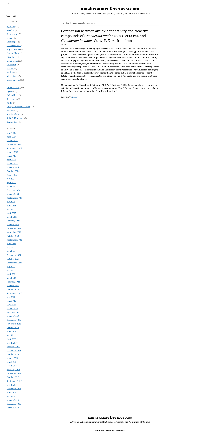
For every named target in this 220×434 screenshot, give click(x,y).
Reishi (9, 102)
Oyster (10, 91)
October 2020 (13, 289)
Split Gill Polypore (15, 118)
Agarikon (11, 26)
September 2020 (14, 293)
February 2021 (13, 281)
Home (8, 3)
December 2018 (14, 350)
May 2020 (11, 304)
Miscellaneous (13, 79)
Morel (9, 83)
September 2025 (14, 148)
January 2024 (13, 194)
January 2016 (13, 400)
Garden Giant (13, 53)
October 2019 (13, 327)
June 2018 (11, 361)
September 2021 (14, 262)
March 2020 (12, 308)
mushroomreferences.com (110, 8)
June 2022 (11, 243)
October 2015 (13, 407)
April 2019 (11, 339)
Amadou (10, 30)
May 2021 (11, 270)
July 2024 (11, 178)
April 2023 (11, 213)
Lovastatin (11, 64)
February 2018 (13, 369)
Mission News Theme (102, 430)
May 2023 (11, 209)
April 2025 (11, 159)
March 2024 (12, 186)
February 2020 (13, 312)
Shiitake (10, 110)
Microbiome (12, 76)
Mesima (10, 72)
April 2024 (11, 182)
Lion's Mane (12, 60)
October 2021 (13, 258)
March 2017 (12, 384)
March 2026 (12, 140)
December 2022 (14, 228)
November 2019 (14, 323)
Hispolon (11, 57)
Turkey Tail (12, 121)
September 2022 (14, 239)
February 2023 (13, 220)
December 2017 (14, 373)
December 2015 (14, 403)
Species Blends (13, 114)
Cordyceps (11, 41)
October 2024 (13, 171)
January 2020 (13, 316)
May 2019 (11, 335)
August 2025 (12, 152)
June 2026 (11, 133)
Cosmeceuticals (14, 45)
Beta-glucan (12, 34)
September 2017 (14, 381)
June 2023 (11, 205)
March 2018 (12, 365)
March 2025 (12, 163)
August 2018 (12, 358)
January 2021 (13, 285)
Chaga (9, 38)
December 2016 (14, 388)
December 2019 (14, 320)
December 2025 (14, 144)
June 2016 (11, 392)
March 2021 (12, 278)
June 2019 (11, 331)
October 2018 (13, 354)
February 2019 (13, 346)
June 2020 (11, 300)
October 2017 (13, 377)
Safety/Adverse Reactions (18, 106)
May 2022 (11, 247)
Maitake (10, 68)
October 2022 (13, 236)
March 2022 (12, 251)
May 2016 (11, 396)
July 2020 (11, 297)
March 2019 (12, 342)
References (12, 99)
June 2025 (11, 155)
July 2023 (11, 201)
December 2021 (14, 255)
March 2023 (12, 216)
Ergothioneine (13, 49)
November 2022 (14, 232)
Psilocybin (11, 95)
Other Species (13, 87)
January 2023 (13, 224)
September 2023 (14, 197)
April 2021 (11, 274)
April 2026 (11, 136)
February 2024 (13, 190)
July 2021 (11, 266)
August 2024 (12, 174)
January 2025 (13, 167)
